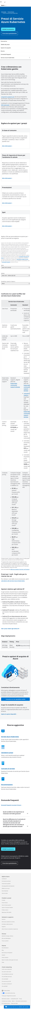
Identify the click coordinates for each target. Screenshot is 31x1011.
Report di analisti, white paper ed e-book (10, 959)
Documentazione (7, 785)
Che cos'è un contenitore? (7, 983)
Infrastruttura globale (6, 883)
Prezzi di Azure (5, 902)
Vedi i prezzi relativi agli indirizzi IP (10, 628)
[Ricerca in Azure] (5, 2)
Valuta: (3, 273)
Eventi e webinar (5, 957)
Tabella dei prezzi (5, 44)
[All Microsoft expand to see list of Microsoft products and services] (2, 2)
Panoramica (4, 41)
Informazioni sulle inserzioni (21, 1001)
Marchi (13, 1001)
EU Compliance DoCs (6, 1003)
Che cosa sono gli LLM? (6, 981)
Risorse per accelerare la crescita (8, 921)
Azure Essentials (5, 890)
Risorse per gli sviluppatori (7, 952)
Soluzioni (3, 919)
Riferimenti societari (6, 998)
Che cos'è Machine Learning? (7, 974)
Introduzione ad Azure (6, 881)
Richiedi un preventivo (8, 29)
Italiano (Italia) (7, 990)
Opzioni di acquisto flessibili (7, 907)
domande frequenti (6, 262)
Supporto (4, 926)
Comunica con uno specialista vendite (15, 699)
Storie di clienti (5, 893)
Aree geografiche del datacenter (8, 886)
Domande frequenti (6, 54)
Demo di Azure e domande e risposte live (10, 929)
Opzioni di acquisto (6, 48)
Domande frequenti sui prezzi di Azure (11, 805)
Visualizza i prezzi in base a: (8, 281)
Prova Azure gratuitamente (9, 33)
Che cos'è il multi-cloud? (6, 971)
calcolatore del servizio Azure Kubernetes (13, 581)
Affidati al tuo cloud (5, 888)
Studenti (3, 955)
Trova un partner (5, 940)
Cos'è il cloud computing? (7, 969)
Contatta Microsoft (14, 998)
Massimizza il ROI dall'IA (6, 912)
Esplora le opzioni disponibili (8, 714)
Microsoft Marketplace (6, 938)
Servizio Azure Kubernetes (7, 57)
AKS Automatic (5, 105)
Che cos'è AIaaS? (5, 979)
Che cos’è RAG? (5, 986)
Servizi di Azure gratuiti (6, 905)
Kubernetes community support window (15, 385)
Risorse (3, 51)
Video (3, 962)
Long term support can (7, 97)
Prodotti (3, 900)
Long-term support (27, 394)
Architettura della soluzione (7, 924)
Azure (3, 5)
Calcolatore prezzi (7, 753)
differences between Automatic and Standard (19, 569)
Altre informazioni (7, 146)
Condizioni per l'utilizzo (6, 1001)
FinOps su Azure (5, 909)
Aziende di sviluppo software (7, 936)
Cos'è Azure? (4, 878)
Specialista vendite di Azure (22, 259)
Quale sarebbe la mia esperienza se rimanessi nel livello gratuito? (13, 812)
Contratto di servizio (8, 769)
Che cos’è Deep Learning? (7, 976)
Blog (3, 950)
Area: (2, 265)
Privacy (20, 998)
